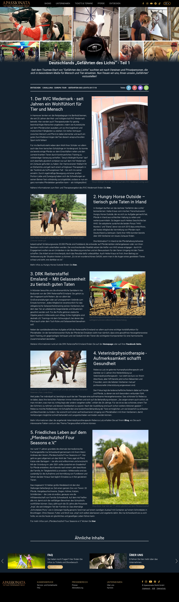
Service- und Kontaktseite (47, 585)
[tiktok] (159, 3)
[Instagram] (147, 3)
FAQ (38, 588)
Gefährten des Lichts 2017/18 (82, 88)
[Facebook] (143, 3)
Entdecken (35, 88)
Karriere (110, 588)
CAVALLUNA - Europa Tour (54, 88)
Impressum (146, 588)
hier (94, 521)
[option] (49, 561)
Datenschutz (161, 588)
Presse (75, 585)
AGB (153, 588)
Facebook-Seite (133, 344)
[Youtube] (151, 3)
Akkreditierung (77, 588)
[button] (128, 87)
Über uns (110, 585)
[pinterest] (155, 3)
